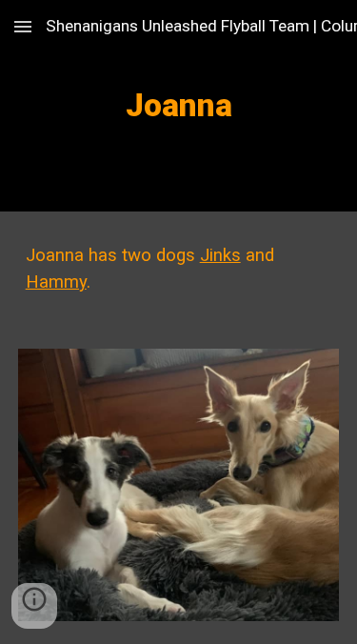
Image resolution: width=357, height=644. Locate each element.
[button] (23, 26)
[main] (179, 105)
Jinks (220, 255)
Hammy (56, 282)
